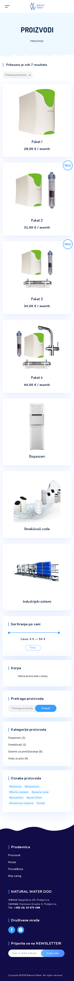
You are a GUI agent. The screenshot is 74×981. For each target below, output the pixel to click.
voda (41, 803)
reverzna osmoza (22, 803)
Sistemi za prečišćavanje (23, 751)
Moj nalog (14, 876)
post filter (35, 797)
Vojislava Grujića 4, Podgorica (37, 904)
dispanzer (32, 786)
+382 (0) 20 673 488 (27, 907)
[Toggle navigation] (7, 6)
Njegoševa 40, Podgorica (33, 900)
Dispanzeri (14, 738)
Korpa (12, 862)
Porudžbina (15, 869)
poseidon (17, 797)
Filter (33, 647)
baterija (16, 786)
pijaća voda (41, 792)
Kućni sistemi (19, 792)
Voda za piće (16, 758)
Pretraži (45, 708)
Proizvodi (14, 855)
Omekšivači (15, 744)
